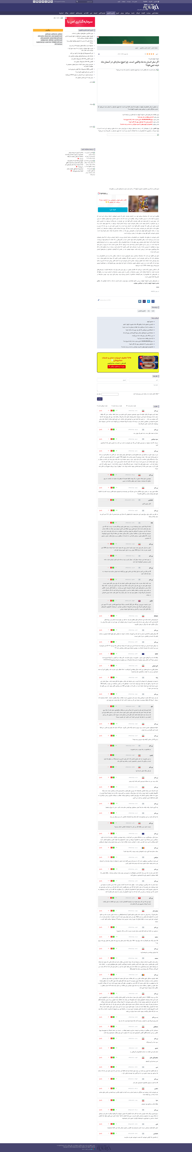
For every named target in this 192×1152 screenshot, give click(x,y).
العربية (150, 1)
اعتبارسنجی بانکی (44, 38)
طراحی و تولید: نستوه (86, 1149)
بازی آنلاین (47, 34)
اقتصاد (143, 13)
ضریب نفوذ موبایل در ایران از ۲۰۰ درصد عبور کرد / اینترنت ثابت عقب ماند (80, 49)
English (145, 1)
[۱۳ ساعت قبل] (89, 171)
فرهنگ (138, 13)
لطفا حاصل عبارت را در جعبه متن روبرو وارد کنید (146, 394)
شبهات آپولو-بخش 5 (154, 59)
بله (37, 1)
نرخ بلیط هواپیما (40, 42)
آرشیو (119, 1)
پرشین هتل (41, 36)
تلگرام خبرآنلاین (49, 1)
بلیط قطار (51, 40)
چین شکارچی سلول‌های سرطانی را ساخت (82, 33)
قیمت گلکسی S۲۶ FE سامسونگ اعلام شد (82, 59)
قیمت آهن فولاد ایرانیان (56, 38)
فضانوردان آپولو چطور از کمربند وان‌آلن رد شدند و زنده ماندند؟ (136, 124)
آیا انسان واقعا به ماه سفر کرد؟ (145, 117)
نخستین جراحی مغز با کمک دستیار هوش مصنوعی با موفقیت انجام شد (79, 65)
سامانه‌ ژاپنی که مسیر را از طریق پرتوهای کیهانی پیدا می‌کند (80, 42)
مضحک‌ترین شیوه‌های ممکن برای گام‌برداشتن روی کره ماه (138, 333)
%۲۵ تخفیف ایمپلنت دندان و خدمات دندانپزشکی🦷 (116, 359)
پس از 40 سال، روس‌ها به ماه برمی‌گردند (142, 336)
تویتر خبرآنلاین (43, 1)
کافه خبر (86, 13)
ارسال (99, 399)
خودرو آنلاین (102, 13)
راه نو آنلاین (54, 34)
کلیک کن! (113, 210)
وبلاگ (66, 13)
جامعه (133, 13)
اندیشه (95, 13)
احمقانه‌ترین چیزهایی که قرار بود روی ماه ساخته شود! (139, 330)
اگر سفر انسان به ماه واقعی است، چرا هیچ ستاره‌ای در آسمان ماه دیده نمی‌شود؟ (130, 63)
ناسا (153, 311)
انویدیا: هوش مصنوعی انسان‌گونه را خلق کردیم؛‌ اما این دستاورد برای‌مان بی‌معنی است (79, 37)
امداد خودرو (48, 42)
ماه (149, 311)
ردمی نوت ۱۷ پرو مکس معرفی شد (84, 78)
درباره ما (129, 1)
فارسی (155, 1)
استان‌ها (61, 13)
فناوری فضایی (141, 311)
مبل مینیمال (47, 36)
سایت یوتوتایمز (44, 40)
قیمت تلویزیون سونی (56, 36)
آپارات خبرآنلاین (40, 1)
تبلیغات (123, 1)
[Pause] (130, 210)
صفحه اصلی (155, 13)
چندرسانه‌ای (79, 13)
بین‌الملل (127, 13)
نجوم (136, 48)
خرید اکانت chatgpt (57, 42)
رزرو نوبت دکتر (58, 44)
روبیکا (34, 1)
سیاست (148, 13)
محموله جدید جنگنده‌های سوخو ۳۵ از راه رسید (81, 46)
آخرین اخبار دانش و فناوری (86, 30)
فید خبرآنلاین (51, 1)
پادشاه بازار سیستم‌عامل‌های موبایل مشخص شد (80, 56)
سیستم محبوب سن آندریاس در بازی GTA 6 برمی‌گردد (79, 75)
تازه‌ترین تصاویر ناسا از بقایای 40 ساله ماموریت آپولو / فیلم (138, 324)
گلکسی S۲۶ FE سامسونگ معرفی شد (83, 62)
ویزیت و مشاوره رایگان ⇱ (116, 366)
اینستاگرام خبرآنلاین (46, 1)
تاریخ (117, 13)
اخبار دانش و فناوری (145, 48)
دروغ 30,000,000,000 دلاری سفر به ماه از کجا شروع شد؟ (138, 120)
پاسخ (100, 411)
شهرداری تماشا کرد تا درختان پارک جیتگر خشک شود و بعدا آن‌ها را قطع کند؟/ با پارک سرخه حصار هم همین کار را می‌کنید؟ (74, 164)
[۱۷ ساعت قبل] (89, 155)
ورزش (122, 13)
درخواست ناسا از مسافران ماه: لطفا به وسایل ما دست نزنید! (137, 327)
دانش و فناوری (111, 13)
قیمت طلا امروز (58, 40)
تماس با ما (134, 1)
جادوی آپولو (150, 322)
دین (91, 13)
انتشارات (72, 13)
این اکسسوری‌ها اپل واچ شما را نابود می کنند (81, 53)
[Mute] (133, 210)
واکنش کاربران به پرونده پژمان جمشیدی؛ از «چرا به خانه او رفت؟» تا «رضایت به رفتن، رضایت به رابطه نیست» (74, 156)
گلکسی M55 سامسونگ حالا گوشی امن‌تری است (80, 69)
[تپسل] (98, 37)
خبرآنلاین (148, 7)
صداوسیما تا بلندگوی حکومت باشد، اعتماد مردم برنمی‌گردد (75, 170)
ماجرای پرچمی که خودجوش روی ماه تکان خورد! (141, 122)
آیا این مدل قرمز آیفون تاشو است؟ (84, 72)
